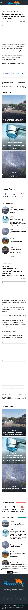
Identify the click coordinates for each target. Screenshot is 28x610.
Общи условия (20, 605)
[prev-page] (3, 181)
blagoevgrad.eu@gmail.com (14, 595)
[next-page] (5, 181)
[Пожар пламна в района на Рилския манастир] (14, 164)
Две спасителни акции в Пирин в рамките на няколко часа (17, 241)
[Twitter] (24, 598)
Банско (12, 238)
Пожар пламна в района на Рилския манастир (14, 175)
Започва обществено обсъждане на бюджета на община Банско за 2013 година (7, 84)
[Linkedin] (11, 598)
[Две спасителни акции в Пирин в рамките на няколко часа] (5, 240)
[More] (22, 73)
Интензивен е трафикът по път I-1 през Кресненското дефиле (14, 119)
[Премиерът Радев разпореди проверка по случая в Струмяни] (5, 250)
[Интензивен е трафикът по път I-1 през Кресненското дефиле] (14, 109)
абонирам (22, 192)
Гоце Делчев (14, 9)
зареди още (13, 256)
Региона (8, 9)
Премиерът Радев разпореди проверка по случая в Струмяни (17, 251)
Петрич (16, 11)
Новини (14, 117)
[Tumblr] (20, 598)
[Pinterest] (16, 598)
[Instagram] (7, 598)
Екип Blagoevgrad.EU (8, 21)
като (5, 192)
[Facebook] (3, 598)
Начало (3, 9)
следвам (14, 192)
